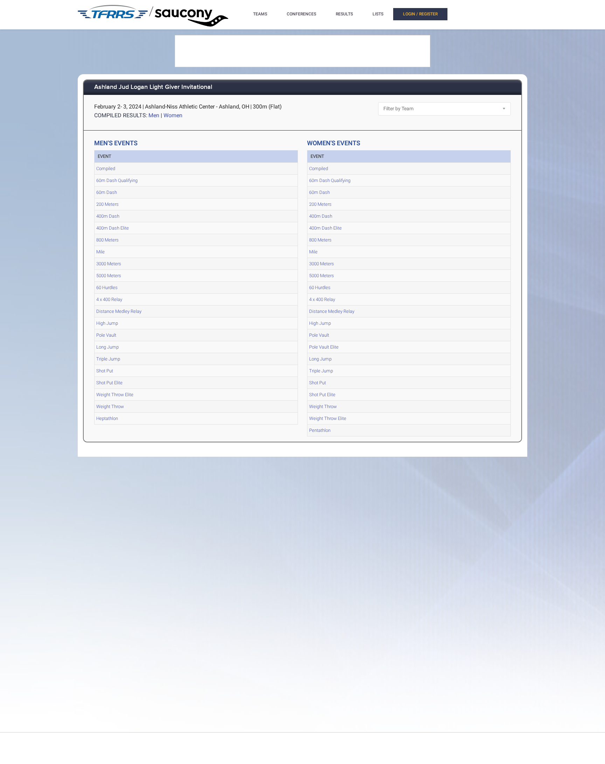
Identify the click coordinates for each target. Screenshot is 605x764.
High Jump (107, 323)
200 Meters (107, 204)
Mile (100, 251)
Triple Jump (108, 359)
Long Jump (107, 347)
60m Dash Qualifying (117, 180)
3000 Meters (108, 263)
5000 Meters (108, 275)
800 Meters (107, 240)
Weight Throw (110, 406)
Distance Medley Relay (118, 311)
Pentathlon (320, 430)
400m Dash (107, 216)
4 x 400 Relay (109, 299)
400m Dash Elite (112, 228)
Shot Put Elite (109, 382)
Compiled (105, 168)
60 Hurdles (107, 287)
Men (153, 115)
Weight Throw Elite (114, 394)
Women (173, 115)
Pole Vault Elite (324, 347)
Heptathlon (107, 418)
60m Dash (106, 192)
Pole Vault (106, 335)
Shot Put (104, 370)
